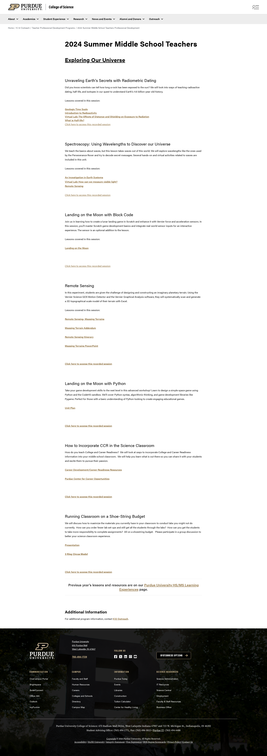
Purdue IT (158, 730)
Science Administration (167, 678)
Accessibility (80, 742)
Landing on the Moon (77, 248)
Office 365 (35, 695)
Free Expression (134, 742)
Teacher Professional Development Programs (53, 27)
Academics (29, 19)
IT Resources (163, 684)
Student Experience (54, 19)
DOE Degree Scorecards (154, 742)
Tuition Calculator (122, 701)
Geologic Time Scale (76, 109)
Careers (75, 690)
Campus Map (78, 707)
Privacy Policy (174, 742)
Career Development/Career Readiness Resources (93, 469)
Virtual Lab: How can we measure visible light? (91, 181)
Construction (120, 695)
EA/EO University (96, 742)
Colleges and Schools (82, 695)
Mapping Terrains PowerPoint (81, 346)
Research (78, 19)
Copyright (111, 738)
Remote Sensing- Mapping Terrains (84, 319)
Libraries (118, 690)
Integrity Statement (115, 742)
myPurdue (35, 707)
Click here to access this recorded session (88, 364)
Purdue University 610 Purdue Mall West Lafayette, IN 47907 (83, 645)
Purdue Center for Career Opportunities (87, 478)
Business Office (164, 707)
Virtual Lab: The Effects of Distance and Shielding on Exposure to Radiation (107, 116)
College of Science (61, 6)
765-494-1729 (79, 656)
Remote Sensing (74, 186)
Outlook (33, 701)
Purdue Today (120, 678)
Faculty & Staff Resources (169, 701)
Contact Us (187, 742)
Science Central (164, 690)
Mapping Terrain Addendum (80, 328)
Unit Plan (70, 408)
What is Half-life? (74, 120)
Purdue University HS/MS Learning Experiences (159, 587)
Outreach (154, 19)
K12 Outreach (120, 619)
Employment (162, 695)
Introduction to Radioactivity (81, 113)
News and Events (102, 19)
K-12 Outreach (23, 27)
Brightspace (35, 684)
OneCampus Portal (39, 678)
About (11, 19)
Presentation (72, 545)
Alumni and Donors (130, 19)
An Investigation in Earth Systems (84, 177)
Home (11, 27)
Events (117, 684)
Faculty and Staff (80, 678)
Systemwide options (171, 655)
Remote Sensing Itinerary (79, 337)
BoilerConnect (36, 690)
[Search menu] (255, 7)
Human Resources (81, 684)
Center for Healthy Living (126, 707)
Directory (76, 701)
